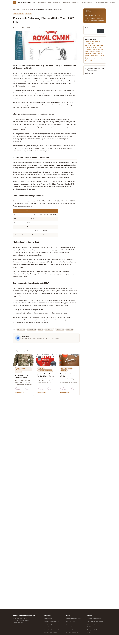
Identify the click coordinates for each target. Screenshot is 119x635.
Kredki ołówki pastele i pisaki (73, 618)
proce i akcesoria (91, 624)
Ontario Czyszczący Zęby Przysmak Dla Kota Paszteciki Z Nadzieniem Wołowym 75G (94, 49)
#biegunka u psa (21, 329)
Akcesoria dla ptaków (86, 2)
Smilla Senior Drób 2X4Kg (66, 375)
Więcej (112, 2)
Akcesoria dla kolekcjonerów (71, 2)
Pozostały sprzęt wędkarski (94, 618)
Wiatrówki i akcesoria (45, 370)
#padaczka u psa (60, 329)
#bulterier (40, 329)
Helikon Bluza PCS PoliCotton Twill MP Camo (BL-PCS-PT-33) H (23, 377)
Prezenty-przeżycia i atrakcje (95, 621)
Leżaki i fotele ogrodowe (72, 632)
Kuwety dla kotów (70, 621)
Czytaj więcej (18, 392)
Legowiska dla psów (71, 629)
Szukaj (87, 28)
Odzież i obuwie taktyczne (20, 369)
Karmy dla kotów (66, 368)
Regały (89, 632)
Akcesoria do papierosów (50, 632)
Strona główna (42, 2)
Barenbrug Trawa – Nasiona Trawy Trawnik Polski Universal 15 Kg (94, 55)
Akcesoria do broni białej (101, 2)
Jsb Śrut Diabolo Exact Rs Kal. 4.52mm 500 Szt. (45, 375)
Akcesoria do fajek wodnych (51, 629)
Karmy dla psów (18, 14)
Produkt (28, 14)
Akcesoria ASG (57, 2)
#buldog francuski (31, 329)
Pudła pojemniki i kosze (93, 629)
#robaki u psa (69, 329)
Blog (49, 2)
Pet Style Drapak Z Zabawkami (94, 45)
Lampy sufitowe (70, 627)
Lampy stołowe (70, 624)
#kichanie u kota (49, 329)
